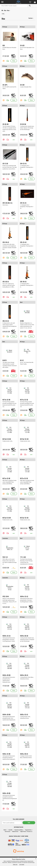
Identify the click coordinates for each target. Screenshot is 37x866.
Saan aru (15, 864)
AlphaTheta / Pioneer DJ (26, 831)
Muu (5, 10)
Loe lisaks (21, 864)
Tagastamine (28, 830)
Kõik (3, 13)
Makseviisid (15, 831)
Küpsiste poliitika (18, 830)
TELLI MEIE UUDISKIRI (18, 819)
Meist (5, 830)
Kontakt (10, 830)
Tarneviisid (7, 831)
